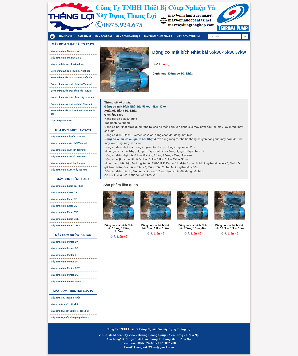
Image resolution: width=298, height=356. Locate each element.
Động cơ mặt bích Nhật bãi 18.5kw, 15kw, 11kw (229, 227)
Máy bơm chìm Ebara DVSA (65, 225)
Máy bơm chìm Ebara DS (64, 192)
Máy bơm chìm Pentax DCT (65, 268)
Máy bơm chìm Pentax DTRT (66, 281)
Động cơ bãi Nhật (180, 73)
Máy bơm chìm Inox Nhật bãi (66, 57)
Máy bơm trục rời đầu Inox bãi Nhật (70, 311)
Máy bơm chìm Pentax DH (64, 255)
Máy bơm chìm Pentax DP (64, 261)
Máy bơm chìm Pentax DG (64, 248)
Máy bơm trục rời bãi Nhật (65, 304)
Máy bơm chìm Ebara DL (64, 206)
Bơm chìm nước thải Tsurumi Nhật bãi (71, 77)
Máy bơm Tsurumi (188, 36)
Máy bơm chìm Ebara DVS (64, 212)
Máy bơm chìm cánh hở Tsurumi (68, 163)
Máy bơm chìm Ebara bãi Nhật (67, 186)
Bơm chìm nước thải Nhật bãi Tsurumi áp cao (73, 112)
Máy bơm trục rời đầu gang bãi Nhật (70, 317)
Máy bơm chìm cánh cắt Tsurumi (68, 156)
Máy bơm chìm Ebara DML (65, 219)
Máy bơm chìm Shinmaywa (65, 51)
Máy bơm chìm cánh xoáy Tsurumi (69, 169)
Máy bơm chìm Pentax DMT (65, 275)
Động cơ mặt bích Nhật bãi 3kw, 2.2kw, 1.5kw (155, 227)
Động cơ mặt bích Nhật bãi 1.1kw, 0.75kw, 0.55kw (118, 228)
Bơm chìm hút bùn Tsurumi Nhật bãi (70, 71)
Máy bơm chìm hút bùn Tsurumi (68, 136)
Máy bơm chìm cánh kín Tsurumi (68, 150)
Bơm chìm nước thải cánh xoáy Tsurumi (72, 97)
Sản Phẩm (84, 36)
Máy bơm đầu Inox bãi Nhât (65, 297)
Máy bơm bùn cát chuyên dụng (67, 64)
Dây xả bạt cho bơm (61, 120)
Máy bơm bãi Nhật (128, 36)
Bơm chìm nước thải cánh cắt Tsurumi (71, 91)
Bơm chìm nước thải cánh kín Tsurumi (71, 84)
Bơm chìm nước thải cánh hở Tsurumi (71, 104)
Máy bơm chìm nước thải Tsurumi (69, 143)
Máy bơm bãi (103, 36)
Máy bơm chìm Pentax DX (64, 242)
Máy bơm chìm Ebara (158, 36)
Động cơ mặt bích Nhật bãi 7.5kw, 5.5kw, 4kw (192, 227)
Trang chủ (66, 36)
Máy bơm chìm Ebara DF (64, 199)
